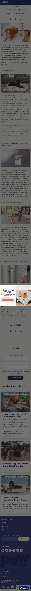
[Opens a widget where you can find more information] (23, 588)
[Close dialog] (30, 285)
